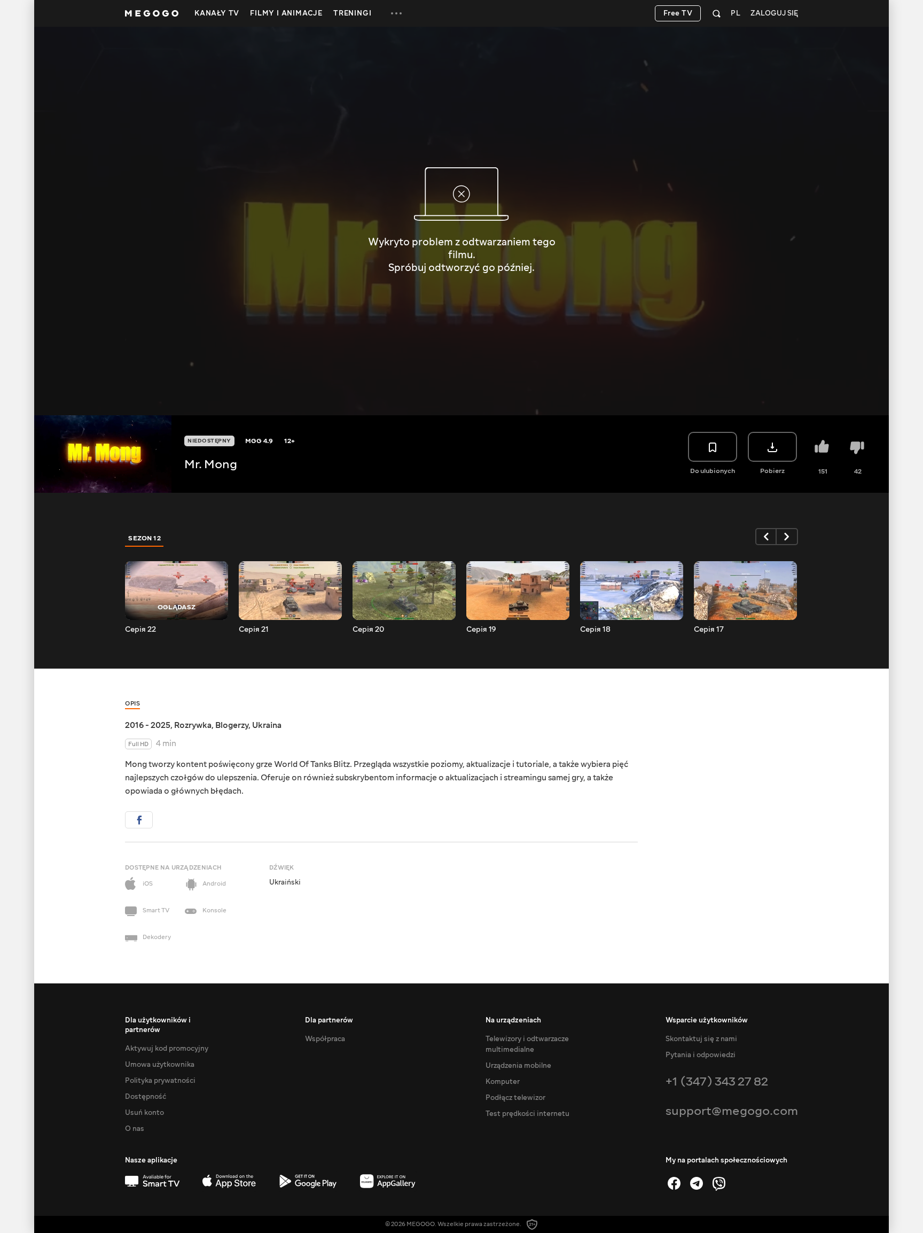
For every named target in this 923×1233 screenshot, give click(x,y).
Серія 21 (254, 629)
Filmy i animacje (286, 13)
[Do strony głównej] (151, 13)
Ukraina (266, 725)
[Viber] (719, 1183)
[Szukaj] (717, 13)
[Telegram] (696, 1183)
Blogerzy (231, 725)
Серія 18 (595, 629)
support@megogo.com (732, 1111)
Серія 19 (481, 629)
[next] (787, 536)
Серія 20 (368, 629)
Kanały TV (216, 13)
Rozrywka (193, 725)
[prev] (766, 536)
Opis (132, 704)
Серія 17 (709, 629)
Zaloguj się (774, 13)
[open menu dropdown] (396, 13)
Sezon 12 (144, 538)
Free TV (678, 13)
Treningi (352, 13)
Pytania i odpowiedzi (701, 1055)
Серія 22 (140, 629)
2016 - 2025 (147, 725)
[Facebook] (674, 1183)
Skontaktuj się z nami (701, 1039)
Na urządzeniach (513, 1020)
